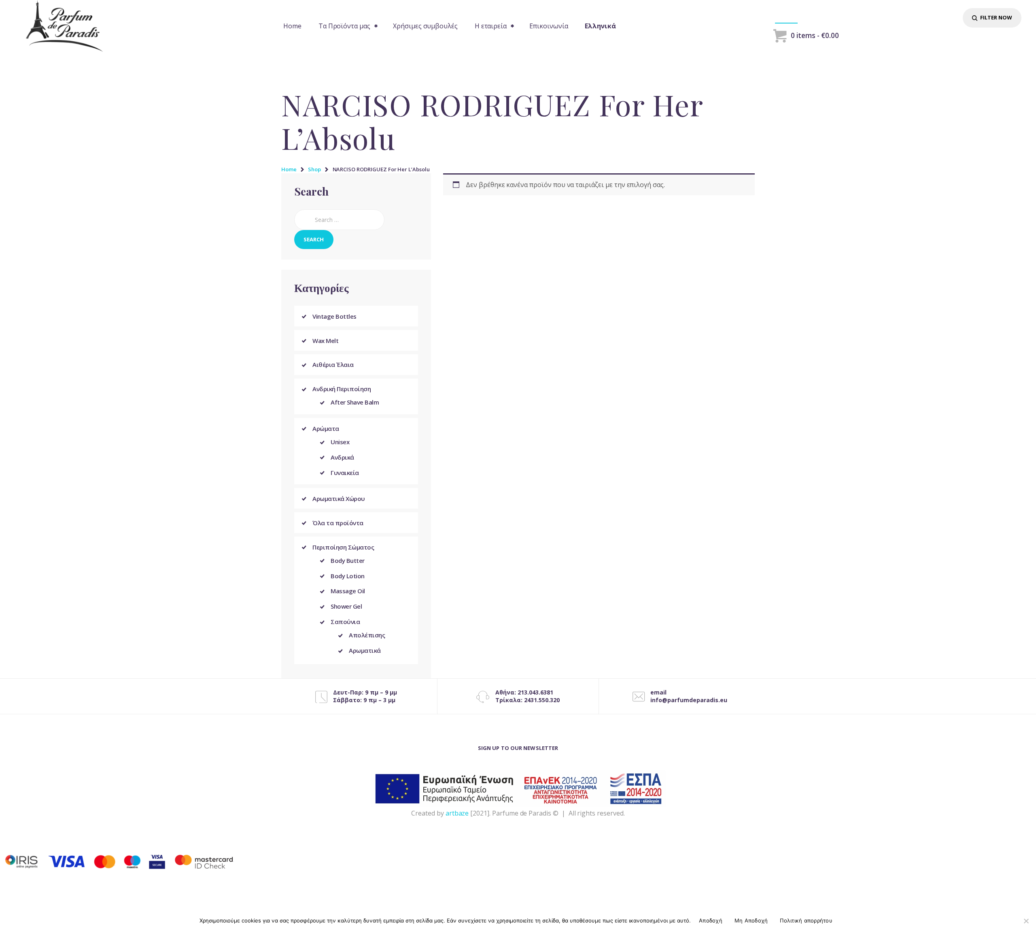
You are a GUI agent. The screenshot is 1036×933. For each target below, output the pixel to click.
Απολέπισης (367, 635)
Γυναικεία (345, 473)
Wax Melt (325, 341)
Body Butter (348, 560)
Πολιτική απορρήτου (806, 920)
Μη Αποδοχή (751, 920)
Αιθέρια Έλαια (333, 364)
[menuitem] (600, 26)
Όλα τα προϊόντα (337, 523)
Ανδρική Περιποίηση (341, 389)
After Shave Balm (355, 402)
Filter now (996, 17)
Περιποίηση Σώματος (343, 547)
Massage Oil (348, 591)
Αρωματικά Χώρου (338, 498)
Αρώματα (325, 428)
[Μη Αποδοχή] (1026, 921)
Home (289, 169)
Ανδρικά (342, 457)
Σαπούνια (345, 622)
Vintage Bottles (334, 316)
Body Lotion (348, 576)
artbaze (457, 813)
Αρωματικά (365, 650)
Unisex (340, 442)
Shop (314, 169)
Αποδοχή (710, 920)
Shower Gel (346, 606)
